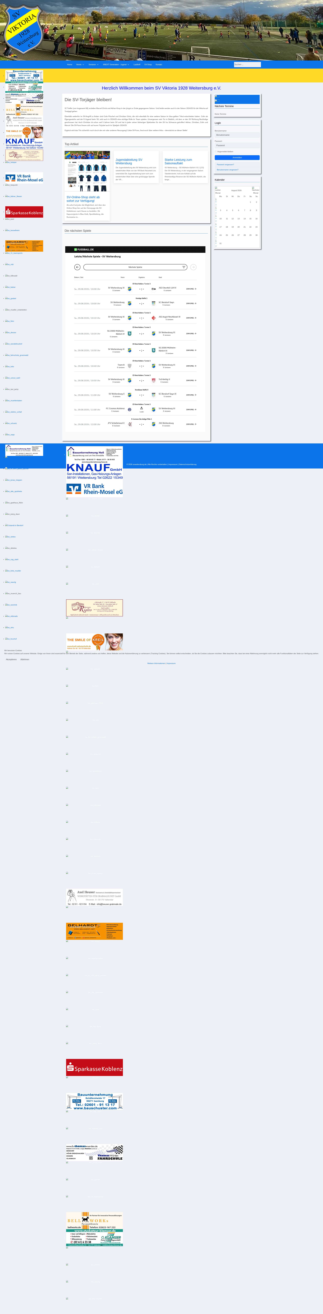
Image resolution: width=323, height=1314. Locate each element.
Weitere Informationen (156, 663)
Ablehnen (24, 659)
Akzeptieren (11, 659)
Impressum (171, 663)
